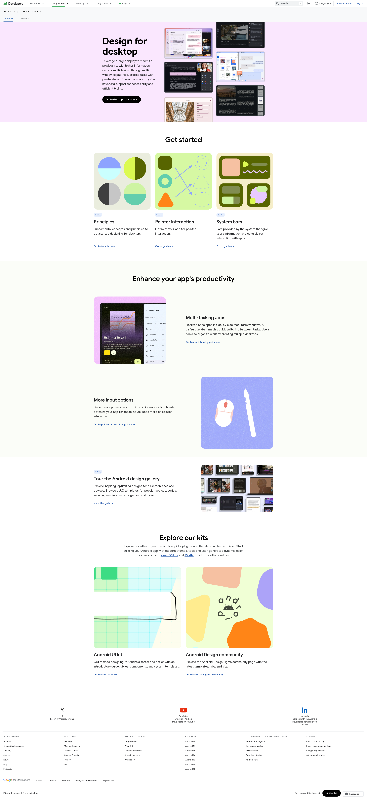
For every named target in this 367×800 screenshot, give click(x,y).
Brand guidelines (30, 793)
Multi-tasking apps (205, 317)
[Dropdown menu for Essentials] (44, 3)
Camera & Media (71, 755)
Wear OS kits (169, 555)
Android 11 (190, 769)
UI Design (9, 11)
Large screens (131, 741)
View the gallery (103, 503)
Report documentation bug (318, 746)
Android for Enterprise (13, 746)
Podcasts (7, 769)
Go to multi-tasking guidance (203, 342)
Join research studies (315, 755)
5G (65, 764)
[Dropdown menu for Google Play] (111, 3)
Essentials (35, 3)
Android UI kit (108, 654)
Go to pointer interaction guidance (114, 424)
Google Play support (315, 750)
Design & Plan (58, 3)
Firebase (66, 780)
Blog (124, 3)
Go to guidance (164, 246)
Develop (80, 3)
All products (108, 780)
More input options (113, 400)
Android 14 (190, 755)
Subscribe (331, 793)
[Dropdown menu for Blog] (130, 3)
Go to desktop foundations (121, 99)
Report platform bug (315, 741)
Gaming (68, 741)
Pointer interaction (174, 222)
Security (7, 750)
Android (7, 741)
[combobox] (289, 3)
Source (6, 755)
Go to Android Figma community (205, 674)
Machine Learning (72, 746)
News (5, 759)
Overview (8, 18)
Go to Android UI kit (105, 674)
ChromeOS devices (133, 750)
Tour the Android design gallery (127, 479)
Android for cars (132, 755)
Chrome (52, 780)
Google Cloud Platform (86, 780)
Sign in (360, 3)
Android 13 (190, 759)
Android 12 (190, 764)
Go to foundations (104, 246)
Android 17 (190, 741)
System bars (229, 222)
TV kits (189, 555)
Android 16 (190, 746)
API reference (252, 750)
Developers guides (254, 746)
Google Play (102, 3)
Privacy (67, 759)
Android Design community (214, 654)
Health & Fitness (71, 750)
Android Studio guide (255, 741)
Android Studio (344, 3)
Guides (25, 18)
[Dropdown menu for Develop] (88, 3)
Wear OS (129, 746)
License (16, 793)
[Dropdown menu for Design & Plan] (69, 3)
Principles (104, 222)
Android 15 (190, 750)
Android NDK (252, 759)
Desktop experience (32, 11)
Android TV (130, 759)
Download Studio (253, 755)
